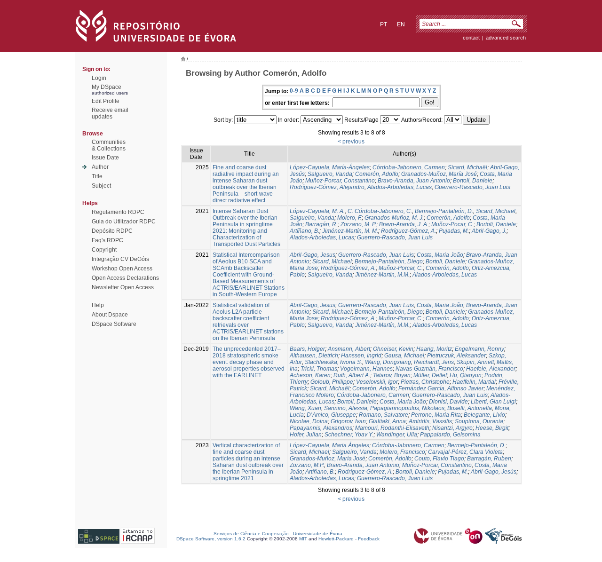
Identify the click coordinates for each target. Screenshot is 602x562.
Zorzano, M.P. (307, 465)
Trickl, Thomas (319, 368)
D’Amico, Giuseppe (331, 415)
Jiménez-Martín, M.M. (382, 274)
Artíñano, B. (304, 231)
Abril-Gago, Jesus (312, 255)
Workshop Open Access (122, 268)
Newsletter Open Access (123, 287)
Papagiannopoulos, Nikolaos (407, 408)
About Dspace (110, 314)
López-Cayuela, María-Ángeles (330, 167)
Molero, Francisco (402, 452)
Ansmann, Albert (349, 349)
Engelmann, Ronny (479, 349)
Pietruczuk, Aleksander (456, 355)
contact (471, 37)
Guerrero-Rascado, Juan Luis (472, 187)
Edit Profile (105, 101)
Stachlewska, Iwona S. (333, 362)
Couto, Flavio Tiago (439, 458)
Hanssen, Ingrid (361, 355)
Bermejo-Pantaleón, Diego (389, 261)
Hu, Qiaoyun (466, 375)
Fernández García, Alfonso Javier (440, 388)
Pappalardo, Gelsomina (450, 434)
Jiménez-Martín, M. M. (350, 231)
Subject (101, 185)
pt (383, 24)
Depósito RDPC (112, 231)
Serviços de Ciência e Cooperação (251, 533)
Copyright (104, 249)
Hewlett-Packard (336, 538)
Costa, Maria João (440, 255)
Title (97, 176)
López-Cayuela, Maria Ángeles (329, 445)
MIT (303, 538)
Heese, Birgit (491, 428)
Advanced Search (506, 37)
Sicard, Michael (495, 211)
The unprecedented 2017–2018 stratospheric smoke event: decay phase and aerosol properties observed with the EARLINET (249, 362)
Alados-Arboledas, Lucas (399, 187)
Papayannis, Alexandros (321, 428)
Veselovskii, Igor (377, 382)
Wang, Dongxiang (388, 362)
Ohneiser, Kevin (393, 349)
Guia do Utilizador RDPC (124, 221)
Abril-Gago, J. (489, 231)
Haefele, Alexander (490, 368)
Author (100, 167)
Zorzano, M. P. (358, 224)
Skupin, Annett (475, 362)
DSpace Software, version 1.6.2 (211, 538)
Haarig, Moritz (434, 349)
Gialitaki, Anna (387, 421)
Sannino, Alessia (345, 408)
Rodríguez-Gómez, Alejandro (327, 187)
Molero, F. (349, 217)
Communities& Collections (109, 145)
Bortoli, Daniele (472, 180)
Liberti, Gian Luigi (493, 401)
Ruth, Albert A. (351, 375)
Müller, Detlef (430, 375)
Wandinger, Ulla (396, 434)
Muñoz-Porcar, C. (401, 268)
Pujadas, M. (454, 231)
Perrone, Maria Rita (436, 415)
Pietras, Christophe (425, 382)
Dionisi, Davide (448, 401)
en (401, 24)
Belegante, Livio (484, 415)
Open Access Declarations (125, 278)
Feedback (369, 538)
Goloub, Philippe (331, 382)
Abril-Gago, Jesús (493, 471)
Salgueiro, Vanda (330, 174)
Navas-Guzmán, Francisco (429, 368)
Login (99, 78)
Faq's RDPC (107, 240)
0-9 (294, 90)
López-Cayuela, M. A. (317, 211)
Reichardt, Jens (434, 362)
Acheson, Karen (310, 375)
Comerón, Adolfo (376, 174)
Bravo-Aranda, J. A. (403, 224)
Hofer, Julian (306, 434)
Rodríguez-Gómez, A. (408, 231)
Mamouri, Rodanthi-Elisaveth (392, 428)
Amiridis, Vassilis (430, 421)
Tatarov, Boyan (392, 375)
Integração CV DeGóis (120, 259)
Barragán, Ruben (489, 458)
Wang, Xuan (305, 408)
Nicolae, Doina (309, 421)
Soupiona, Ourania (479, 421)
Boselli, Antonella (469, 408)
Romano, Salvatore (383, 415)
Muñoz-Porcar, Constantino (340, 180)
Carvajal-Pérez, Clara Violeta (465, 452)
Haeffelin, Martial (474, 382)
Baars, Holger (307, 349)
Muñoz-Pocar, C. (452, 224)
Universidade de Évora (317, 533)
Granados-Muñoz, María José (439, 174)
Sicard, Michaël (467, 167)
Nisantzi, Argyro (452, 428)
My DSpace (106, 87)
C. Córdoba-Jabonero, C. (380, 211)
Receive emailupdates (110, 113)
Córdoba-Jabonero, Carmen (408, 167)
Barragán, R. (321, 224)
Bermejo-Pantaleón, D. (444, 211)
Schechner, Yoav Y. (349, 434)
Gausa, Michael (404, 355)
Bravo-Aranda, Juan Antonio (414, 180)
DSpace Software (114, 324)
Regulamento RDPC (118, 212)
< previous (351, 141)
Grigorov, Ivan (348, 421)
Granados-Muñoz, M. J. (394, 217)
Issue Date (105, 157)
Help (98, 305)
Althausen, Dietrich (314, 355)
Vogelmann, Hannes (366, 368)
